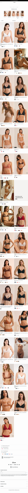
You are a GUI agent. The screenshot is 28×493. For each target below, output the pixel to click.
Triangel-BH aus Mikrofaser (4, 97)
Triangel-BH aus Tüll (3, 254)
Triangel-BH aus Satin (17, 175)
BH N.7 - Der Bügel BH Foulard (18, 123)
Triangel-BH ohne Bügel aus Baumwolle (20, 254)
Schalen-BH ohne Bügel (4, 280)
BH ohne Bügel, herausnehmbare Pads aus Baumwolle (20, 97)
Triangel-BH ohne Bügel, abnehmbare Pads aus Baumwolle (6, 44)
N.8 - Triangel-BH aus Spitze (18, 280)
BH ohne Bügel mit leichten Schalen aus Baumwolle (20, 386)
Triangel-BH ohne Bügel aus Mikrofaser (6, 123)
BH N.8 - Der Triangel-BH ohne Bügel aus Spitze (6, 176)
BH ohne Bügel (2, 412)
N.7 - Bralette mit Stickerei (18, 44)
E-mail (1, 471)
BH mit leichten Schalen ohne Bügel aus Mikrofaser (20, 71)
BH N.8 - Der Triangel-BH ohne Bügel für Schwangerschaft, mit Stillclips (6, 306)
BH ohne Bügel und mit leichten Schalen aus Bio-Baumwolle (21, 333)
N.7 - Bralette (16, 149)
